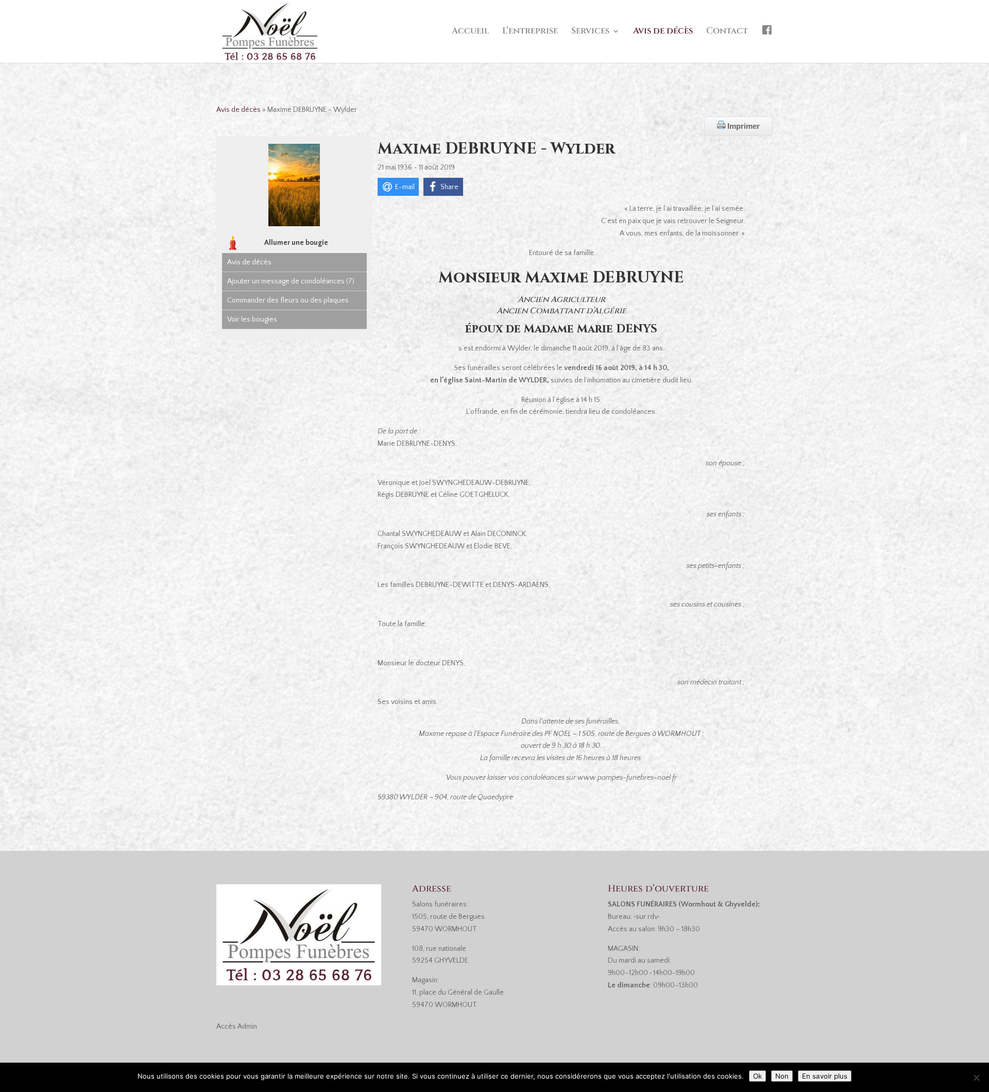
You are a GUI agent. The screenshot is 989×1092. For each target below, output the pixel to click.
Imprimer (742, 126)
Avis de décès (663, 32)
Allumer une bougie (296, 243)
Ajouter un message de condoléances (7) (290, 281)
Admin (247, 1026)
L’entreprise (530, 32)
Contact (727, 32)
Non (782, 1076)
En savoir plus (824, 1076)
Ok (757, 1076)
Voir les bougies (252, 319)
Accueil (470, 32)
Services (590, 32)
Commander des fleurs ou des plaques (288, 300)
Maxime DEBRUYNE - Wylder (496, 149)
